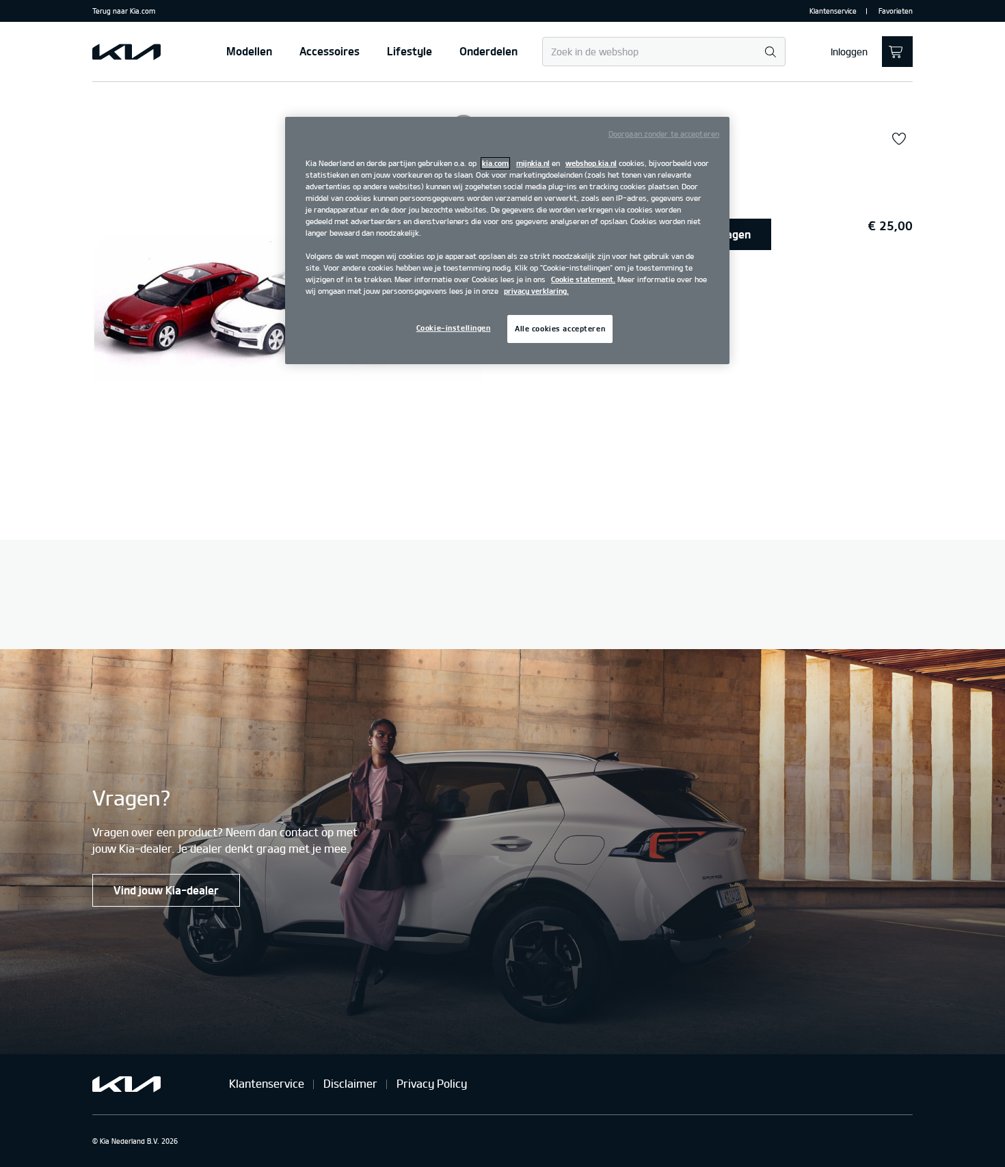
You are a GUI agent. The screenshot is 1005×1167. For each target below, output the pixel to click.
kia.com (495, 163)
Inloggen (849, 51)
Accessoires (329, 51)
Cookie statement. (583, 279)
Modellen (249, 51)
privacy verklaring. (536, 291)
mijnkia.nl (533, 163)
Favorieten (896, 11)
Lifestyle (409, 51)
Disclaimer (350, 1083)
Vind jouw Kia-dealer (166, 890)
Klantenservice (833, 11)
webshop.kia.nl (591, 163)
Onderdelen (488, 51)
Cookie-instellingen (453, 328)
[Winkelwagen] (897, 51)
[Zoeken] (770, 52)
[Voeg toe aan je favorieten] (899, 139)
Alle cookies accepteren (560, 328)
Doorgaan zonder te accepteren (663, 134)
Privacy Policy (432, 1083)
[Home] (126, 52)
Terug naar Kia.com (123, 11)
